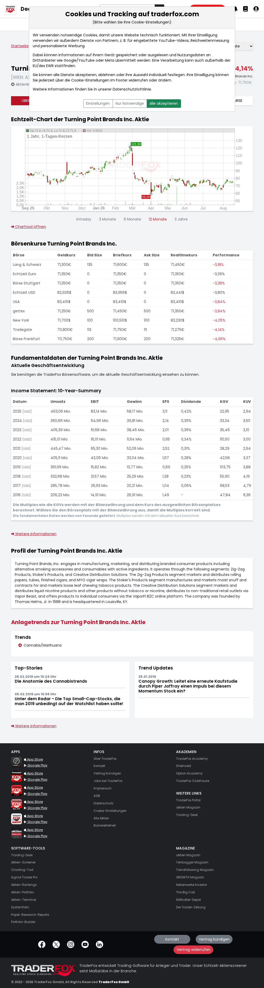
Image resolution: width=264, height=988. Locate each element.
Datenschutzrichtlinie (132, 89)
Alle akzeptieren (164, 103)
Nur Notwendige (130, 103)
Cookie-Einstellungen (90, 80)
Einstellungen (98, 103)
